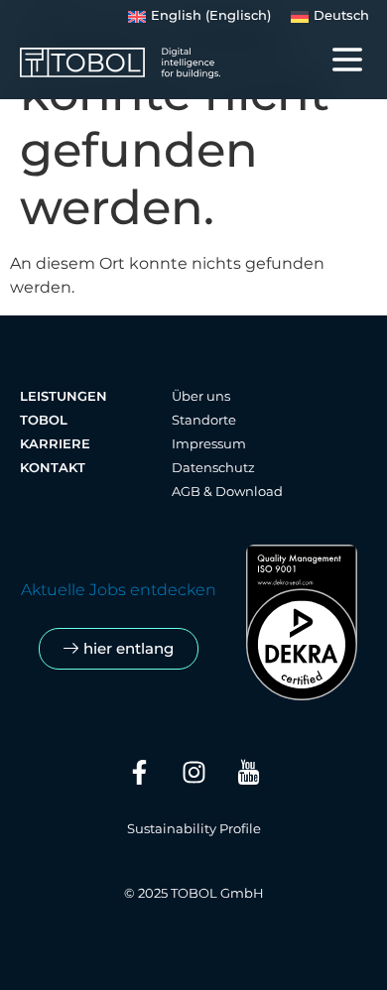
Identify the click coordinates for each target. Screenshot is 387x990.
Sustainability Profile (194, 828)
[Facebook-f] (139, 772)
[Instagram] (193, 772)
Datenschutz (213, 467)
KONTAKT (52, 467)
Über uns (201, 396)
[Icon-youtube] (248, 772)
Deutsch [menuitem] (341, 15)
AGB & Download (227, 491)
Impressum (209, 443)
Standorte (204, 420)
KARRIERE (55, 443)
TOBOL (43, 420)
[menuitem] (199, 17)
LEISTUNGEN (63, 396)
